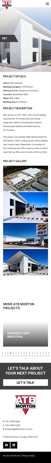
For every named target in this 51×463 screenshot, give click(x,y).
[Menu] (47, 3)
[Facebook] (6, 445)
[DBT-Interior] (25, 286)
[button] (2, 353)
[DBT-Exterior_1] (25, 207)
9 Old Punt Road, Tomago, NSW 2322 (20, 437)
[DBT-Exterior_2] (25, 235)
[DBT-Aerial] (25, 178)
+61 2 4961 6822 (12, 421)
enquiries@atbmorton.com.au (18, 429)
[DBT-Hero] (25, 262)
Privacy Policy (28, 455)
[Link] (7, 5)
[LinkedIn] (13, 445)
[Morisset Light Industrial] (25, 330)
